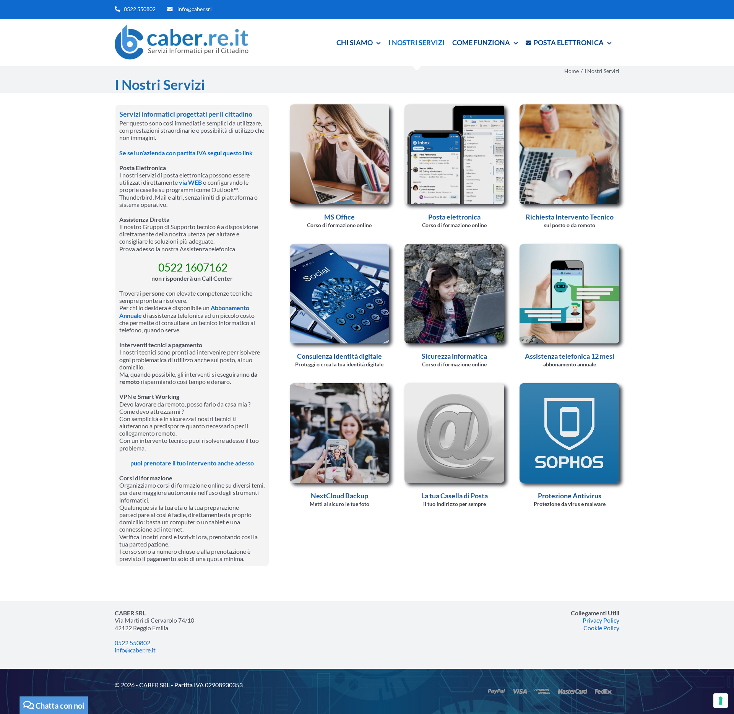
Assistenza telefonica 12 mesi (569, 356)
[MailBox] (454, 107)
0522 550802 (140, 9)
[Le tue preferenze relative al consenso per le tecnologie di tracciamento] (720, 700)
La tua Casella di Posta (454, 495)
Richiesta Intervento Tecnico (570, 217)
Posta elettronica (454, 217)
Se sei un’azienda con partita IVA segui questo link (186, 152)
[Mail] (454, 386)
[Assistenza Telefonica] (569, 246)
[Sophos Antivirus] (569, 386)
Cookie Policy (601, 627)
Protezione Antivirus (569, 495)
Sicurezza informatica (454, 356)
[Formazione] (340, 107)
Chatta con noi (59, 705)
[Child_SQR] (454, 246)
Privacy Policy (601, 620)
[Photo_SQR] (340, 386)
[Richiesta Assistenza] (569, 107)
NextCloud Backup (339, 495)
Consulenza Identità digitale (339, 356)
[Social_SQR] (340, 246)
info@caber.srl (194, 9)
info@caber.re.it (135, 650)
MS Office (339, 217)
